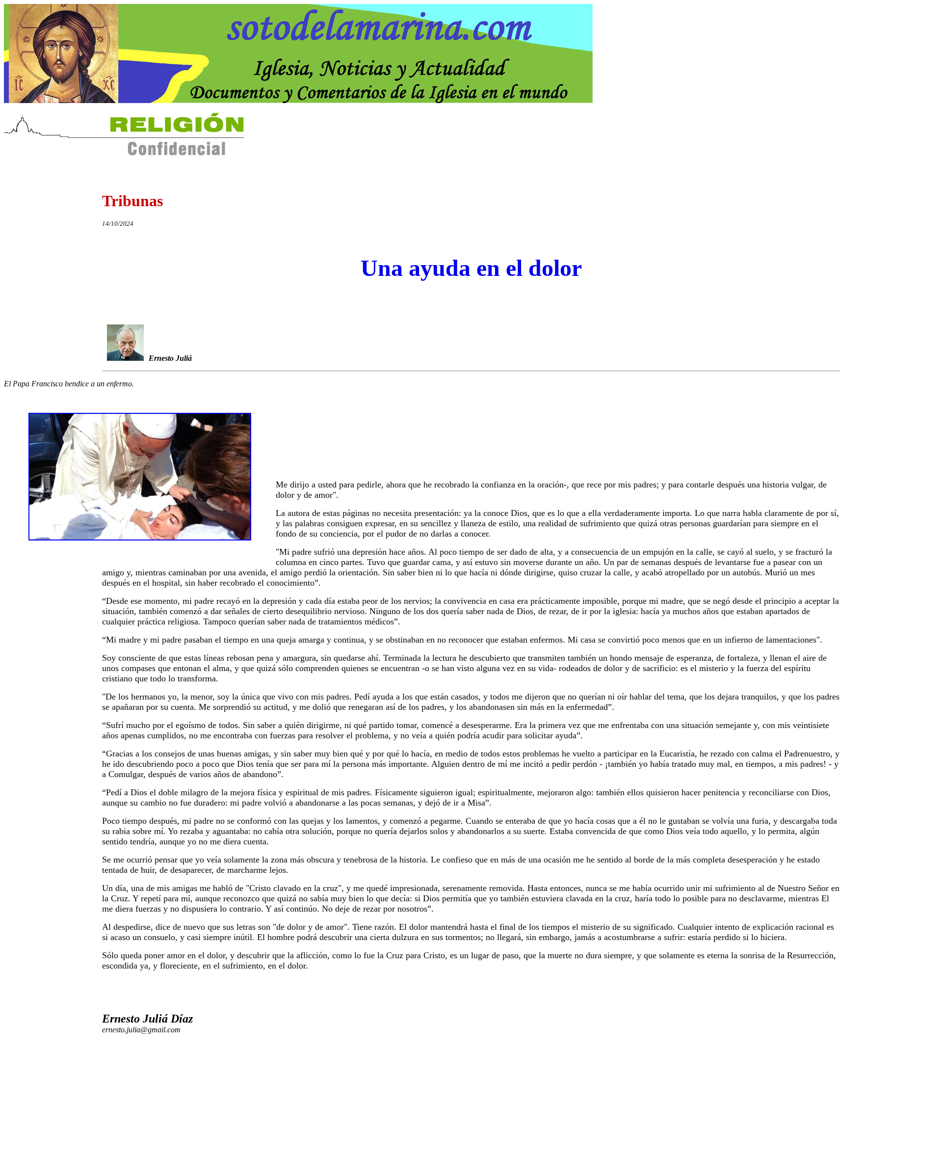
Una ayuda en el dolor (471, 268)
